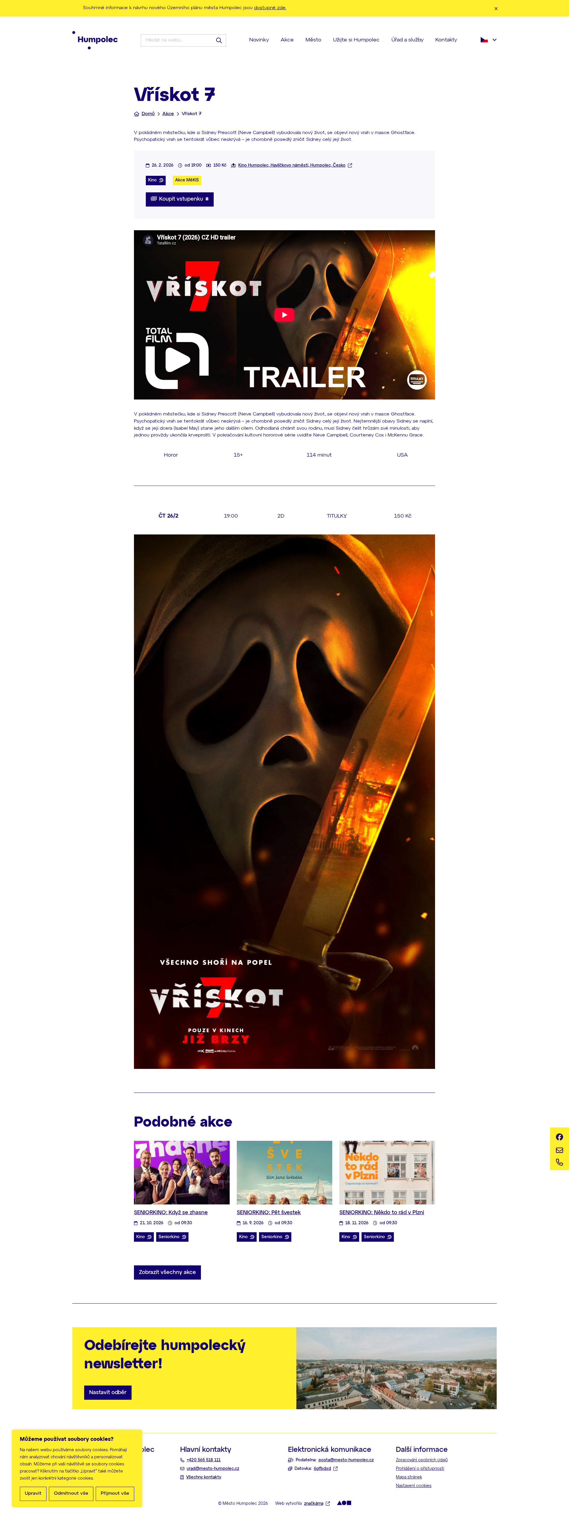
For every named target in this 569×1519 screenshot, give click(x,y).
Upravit (33, 1493)
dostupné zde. (270, 8)
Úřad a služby (407, 40)
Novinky (259, 40)
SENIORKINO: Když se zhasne (171, 1212)
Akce (287, 40)
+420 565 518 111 (203, 1460)
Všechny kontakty (203, 1477)
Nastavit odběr (108, 1392)
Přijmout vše (115, 1493)
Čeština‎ (489, 39)
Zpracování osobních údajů (422, 1460)
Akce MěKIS (187, 180)
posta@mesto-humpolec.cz (346, 1460)
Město (313, 40)
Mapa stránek (409, 1477)
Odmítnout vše (71, 1493)
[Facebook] (559, 1137)
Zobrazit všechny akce (167, 1272)
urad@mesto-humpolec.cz (213, 1469)
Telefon (559, 1160)
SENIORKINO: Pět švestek (269, 1212)
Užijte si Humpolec (356, 40)
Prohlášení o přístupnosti (420, 1469)
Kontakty (446, 40)
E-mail (559, 1149)
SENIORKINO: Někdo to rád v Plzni (381, 1212)
